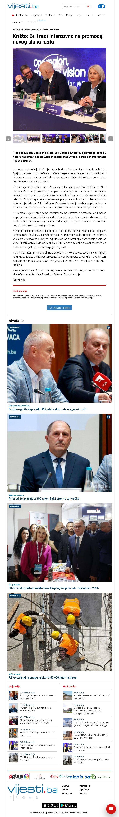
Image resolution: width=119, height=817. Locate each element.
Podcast (50, 15)
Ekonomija (14, 327)
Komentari (17, 22)
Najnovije (36, 15)
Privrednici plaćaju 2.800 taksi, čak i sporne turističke (44, 498)
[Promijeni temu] (101, 6)
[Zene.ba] (39, 776)
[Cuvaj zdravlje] (60, 776)
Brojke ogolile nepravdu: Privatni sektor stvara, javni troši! (47, 409)
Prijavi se (41, 20)
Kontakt (83, 793)
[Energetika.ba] (101, 776)
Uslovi (65, 789)
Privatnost (67, 793)
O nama (65, 786)
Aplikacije (84, 789)
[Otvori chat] (111, 809)
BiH (60, 15)
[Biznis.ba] (80, 776)
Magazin (31, 22)
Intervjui (101, 15)
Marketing (85, 786)
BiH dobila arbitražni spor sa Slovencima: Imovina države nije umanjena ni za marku (88, 711)
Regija (69, 15)
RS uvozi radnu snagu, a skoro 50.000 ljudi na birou (43, 677)
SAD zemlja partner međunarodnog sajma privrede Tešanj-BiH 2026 (54, 588)
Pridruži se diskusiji (61, 308)
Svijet (79, 15)
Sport (89, 15)
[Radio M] (15, 776)
